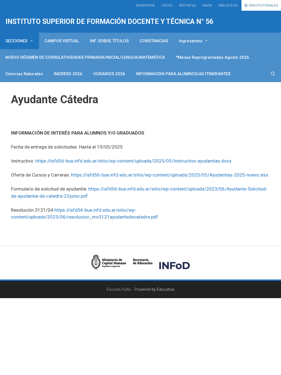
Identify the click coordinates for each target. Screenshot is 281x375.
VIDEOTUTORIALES (263, 5)
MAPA (207, 5)
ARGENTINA (145, 5)
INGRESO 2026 (68, 73)
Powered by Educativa (154, 289)
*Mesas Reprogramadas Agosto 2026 (212, 57)
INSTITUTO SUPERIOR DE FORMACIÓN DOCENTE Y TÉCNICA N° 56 (109, 22)
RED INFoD (187, 5)
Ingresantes (190, 40)
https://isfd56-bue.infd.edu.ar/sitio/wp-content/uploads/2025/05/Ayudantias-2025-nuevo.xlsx (169, 175)
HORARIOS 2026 (109, 73)
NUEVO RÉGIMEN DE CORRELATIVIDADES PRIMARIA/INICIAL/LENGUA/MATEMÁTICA (85, 57)
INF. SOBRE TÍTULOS (109, 40)
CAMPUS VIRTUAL (61, 40)
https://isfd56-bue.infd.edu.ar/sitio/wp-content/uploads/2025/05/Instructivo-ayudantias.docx (133, 161)
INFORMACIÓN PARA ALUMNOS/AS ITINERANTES (183, 73)
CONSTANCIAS (154, 40)
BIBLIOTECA (228, 5)
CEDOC (167, 5)
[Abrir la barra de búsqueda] (273, 74)
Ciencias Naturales (24, 73)
